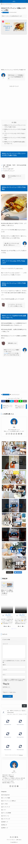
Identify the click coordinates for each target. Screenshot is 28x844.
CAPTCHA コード (6, 687)
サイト (4, 674)
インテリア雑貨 (6, 797)
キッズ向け (5, 803)
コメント (5, 643)
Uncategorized (6, 794)
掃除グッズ (5, 827)
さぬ (14, 427)
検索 (24, 705)
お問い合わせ (18, 839)
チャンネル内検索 (7, 812)
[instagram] (11, 434)
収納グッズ (5, 821)
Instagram (21, 755)
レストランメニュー (15, 394)
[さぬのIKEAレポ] (14, 1)
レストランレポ (5, 12)
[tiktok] (14, 434)
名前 (4, 664)
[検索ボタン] (26, 1)
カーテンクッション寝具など (9, 800)
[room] (16, 434)
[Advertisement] (14, 50)
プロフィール (6, 815)
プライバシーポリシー (11, 839)
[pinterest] (19, 434)
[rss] (17, 837)
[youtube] (21, 434)
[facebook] (9, 434)
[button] (3, 401)
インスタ (6, 353)
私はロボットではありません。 (10, 692)
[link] (7, 434)
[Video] (7, 607)
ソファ (4, 809)
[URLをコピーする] (25, 401)
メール (5, 669)
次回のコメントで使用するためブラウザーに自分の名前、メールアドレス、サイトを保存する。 (14, 680)
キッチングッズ (6, 806)
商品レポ (5, 824)
